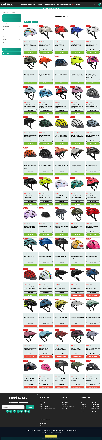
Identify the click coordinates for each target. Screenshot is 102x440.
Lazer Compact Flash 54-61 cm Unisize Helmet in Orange (30, 167)
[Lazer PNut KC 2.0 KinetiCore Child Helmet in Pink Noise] (77, 93)
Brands (78, 4)
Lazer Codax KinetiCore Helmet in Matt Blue (91, 287)
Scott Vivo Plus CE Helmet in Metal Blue (61, 227)
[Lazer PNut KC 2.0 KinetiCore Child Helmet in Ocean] (61, 93)
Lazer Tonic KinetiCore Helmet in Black (29, 196)
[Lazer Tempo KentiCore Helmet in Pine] (77, 214)
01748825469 (43, 423)
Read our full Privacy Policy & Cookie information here (51, 432)
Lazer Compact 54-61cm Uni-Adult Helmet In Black (45, 166)
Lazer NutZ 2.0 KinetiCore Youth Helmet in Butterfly (61, 196)
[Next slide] (100, 8)
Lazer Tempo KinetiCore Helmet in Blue (45, 257)
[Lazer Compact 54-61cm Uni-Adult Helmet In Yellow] (61, 123)
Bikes (34, 4)
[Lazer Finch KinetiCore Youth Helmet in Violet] (93, 336)
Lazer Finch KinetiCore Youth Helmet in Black (30, 136)
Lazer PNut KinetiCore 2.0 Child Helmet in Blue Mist (29, 105)
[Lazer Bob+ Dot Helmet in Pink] (93, 244)
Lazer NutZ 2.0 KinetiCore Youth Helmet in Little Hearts (92, 197)
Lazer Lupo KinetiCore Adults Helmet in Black (60, 287)
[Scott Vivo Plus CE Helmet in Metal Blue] (61, 214)
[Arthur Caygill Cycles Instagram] (14, 411)
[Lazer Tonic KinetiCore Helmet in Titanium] (93, 153)
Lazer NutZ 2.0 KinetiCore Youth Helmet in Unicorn (29, 227)
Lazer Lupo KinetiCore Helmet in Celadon (44, 349)
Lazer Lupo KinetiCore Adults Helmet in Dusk (76, 44)
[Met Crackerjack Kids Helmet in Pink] (46, 367)
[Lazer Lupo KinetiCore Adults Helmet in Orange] (46, 62)
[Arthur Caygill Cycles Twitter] (10, 411)
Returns (41, 404)
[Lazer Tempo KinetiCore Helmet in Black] (61, 244)
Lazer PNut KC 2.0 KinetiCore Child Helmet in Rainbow (30, 45)
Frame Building (65, 402)
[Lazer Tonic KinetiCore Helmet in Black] (30, 184)
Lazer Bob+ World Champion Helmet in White (45, 287)
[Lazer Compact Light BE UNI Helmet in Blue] (93, 123)
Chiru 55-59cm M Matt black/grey (91, 379)
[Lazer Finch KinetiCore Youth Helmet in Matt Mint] (93, 305)
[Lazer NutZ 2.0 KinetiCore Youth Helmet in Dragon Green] (77, 184)
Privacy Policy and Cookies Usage (47, 408)
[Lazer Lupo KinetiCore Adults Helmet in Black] (61, 275)
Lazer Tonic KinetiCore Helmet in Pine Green (29, 75)
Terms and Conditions (45, 406)
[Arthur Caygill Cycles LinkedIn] (25, 411)
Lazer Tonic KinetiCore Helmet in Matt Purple (76, 349)
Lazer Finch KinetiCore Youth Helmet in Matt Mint (93, 318)
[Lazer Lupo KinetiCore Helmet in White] (77, 153)
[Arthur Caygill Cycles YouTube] (21, 411)
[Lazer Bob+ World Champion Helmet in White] (46, 275)
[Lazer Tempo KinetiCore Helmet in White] (93, 32)
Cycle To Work (65, 410)
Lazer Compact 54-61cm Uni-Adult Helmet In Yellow (61, 136)
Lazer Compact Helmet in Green (45, 136)
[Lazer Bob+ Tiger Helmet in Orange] (77, 244)
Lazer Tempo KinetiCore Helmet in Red (92, 227)
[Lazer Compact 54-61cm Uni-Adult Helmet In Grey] (93, 93)
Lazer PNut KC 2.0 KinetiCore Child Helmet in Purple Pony (92, 76)
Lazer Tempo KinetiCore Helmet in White (92, 44)
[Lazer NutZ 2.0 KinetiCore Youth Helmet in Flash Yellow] (77, 62)
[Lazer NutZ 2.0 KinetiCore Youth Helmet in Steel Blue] (46, 305)
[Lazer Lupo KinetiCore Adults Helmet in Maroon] (61, 336)
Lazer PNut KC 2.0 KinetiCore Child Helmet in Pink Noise (77, 106)
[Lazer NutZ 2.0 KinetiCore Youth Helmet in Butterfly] (61, 184)
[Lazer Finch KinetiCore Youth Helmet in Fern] (77, 367)
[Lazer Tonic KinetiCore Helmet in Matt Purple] (77, 336)
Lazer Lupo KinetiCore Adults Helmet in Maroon (60, 349)
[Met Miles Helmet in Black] (46, 214)
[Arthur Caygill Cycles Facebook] (7, 411)
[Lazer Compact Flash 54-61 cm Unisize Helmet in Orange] (30, 153)
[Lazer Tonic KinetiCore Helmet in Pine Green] (30, 62)
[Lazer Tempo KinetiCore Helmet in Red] (93, 214)
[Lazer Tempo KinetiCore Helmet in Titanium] (61, 367)
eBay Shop (64, 408)
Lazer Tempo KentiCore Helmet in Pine (76, 227)
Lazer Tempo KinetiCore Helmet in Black (60, 257)
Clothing (40, 4)
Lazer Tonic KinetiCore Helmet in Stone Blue (29, 257)
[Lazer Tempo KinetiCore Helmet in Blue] (46, 244)
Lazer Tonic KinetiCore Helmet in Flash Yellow (29, 318)
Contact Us (42, 425)
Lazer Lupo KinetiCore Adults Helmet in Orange (45, 75)
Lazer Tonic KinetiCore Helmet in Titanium (91, 166)
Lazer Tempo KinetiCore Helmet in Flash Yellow (45, 196)
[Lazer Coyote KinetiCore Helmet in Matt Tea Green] (61, 305)
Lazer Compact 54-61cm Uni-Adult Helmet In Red (29, 287)
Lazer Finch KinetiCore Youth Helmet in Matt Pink (30, 349)
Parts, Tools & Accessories (64, 4)
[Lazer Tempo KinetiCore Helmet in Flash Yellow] (46, 184)
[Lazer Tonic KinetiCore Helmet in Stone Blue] (30, 244)
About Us (64, 401)
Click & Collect (43, 402)
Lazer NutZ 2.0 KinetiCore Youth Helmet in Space (29, 379)
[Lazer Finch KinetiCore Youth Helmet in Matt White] (77, 305)
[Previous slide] (2, 8)
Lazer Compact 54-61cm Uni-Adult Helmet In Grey (92, 105)
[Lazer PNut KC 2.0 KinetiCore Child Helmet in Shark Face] (46, 93)
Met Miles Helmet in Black (45, 226)
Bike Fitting (64, 404)
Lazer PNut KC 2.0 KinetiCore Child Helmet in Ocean (61, 106)
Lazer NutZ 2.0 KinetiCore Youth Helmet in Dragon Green (76, 197)
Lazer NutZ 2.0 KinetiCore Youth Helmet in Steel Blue (45, 318)
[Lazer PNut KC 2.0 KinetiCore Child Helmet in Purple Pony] (93, 62)
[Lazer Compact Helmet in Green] (46, 123)
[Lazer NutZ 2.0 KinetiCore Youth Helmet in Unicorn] (30, 214)
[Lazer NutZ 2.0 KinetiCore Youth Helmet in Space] (30, 367)
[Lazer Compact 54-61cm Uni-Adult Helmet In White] (77, 123)
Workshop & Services (26, 4)
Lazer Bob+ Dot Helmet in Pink (92, 257)
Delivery (41, 401)
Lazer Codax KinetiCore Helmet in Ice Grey (44, 44)
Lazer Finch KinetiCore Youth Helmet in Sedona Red (61, 166)
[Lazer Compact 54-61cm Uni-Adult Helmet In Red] (30, 275)
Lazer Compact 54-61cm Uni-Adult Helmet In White (77, 136)
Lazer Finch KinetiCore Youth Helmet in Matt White (77, 318)
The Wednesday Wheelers (68, 406)
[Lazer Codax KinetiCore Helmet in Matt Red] (61, 32)
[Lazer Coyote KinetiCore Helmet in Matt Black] (77, 275)
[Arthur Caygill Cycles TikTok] (28, 411)
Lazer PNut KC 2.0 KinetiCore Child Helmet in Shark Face (45, 106)
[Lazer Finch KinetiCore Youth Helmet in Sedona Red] (61, 153)
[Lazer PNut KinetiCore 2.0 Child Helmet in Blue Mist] (30, 93)
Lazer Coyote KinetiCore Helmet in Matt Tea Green (61, 318)
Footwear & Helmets (49, 4)
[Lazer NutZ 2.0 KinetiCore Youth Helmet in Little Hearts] (93, 184)
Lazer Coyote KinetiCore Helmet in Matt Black (76, 287)
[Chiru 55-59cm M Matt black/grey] (93, 367)
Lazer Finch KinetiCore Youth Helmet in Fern (77, 379)
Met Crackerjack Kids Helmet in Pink (44, 379)
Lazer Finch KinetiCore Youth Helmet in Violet (93, 349)
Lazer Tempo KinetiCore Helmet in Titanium (60, 379)
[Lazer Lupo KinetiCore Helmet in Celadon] (46, 336)
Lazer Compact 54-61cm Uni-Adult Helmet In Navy (61, 75)
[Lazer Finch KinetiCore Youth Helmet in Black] (30, 123)
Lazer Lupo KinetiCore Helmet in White (76, 166)
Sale (73, 4)
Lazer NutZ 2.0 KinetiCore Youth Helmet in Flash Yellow (77, 75)
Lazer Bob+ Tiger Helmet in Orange (77, 257)
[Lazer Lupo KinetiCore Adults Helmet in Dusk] (77, 32)
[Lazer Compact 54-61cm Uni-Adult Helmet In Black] (46, 153)
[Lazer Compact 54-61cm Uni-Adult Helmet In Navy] (61, 62)
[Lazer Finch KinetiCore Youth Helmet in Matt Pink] (30, 336)
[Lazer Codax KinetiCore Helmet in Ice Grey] (46, 32)
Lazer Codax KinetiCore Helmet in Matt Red (60, 44)
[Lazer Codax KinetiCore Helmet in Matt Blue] (93, 275)
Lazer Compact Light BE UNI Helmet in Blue (92, 136)
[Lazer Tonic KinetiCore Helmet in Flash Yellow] (30, 305)
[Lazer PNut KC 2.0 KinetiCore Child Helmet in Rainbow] (30, 32)
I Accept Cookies (51, 436)
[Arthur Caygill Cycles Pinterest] (18, 411)
